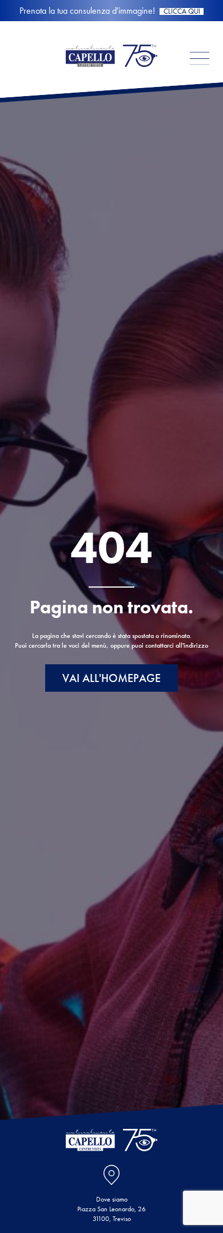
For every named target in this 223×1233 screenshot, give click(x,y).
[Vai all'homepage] (111, 77)
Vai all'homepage (111, 678)
